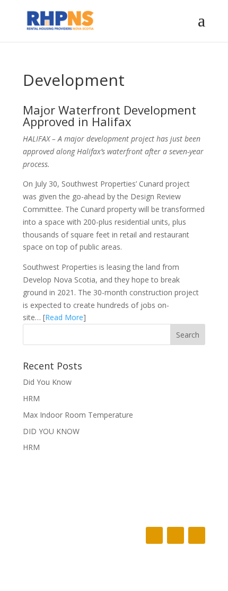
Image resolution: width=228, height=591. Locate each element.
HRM (31, 398)
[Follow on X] (175, 535)
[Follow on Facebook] (154, 535)
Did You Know (47, 382)
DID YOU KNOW (51, 431)
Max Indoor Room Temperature (78, 415)
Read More (64, 317)
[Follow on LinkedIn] (196, 535)
